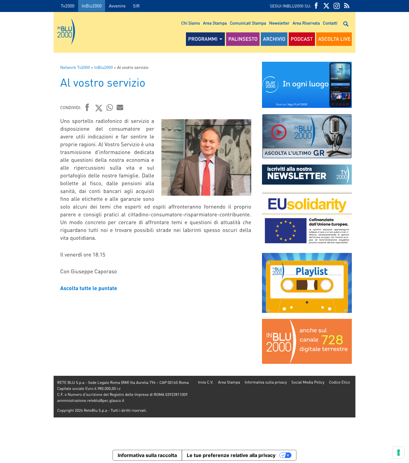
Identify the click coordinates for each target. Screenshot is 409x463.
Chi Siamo (190, 23)
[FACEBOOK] (316, 6)
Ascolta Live (334, 39)
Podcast (302, 39)
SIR (136, 6)
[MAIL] (120, 107)
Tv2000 (68, 6)
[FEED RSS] (347, 6)
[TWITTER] (326, 6)
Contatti (330, 23)
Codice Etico (339, 382)
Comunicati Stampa (248, 23)
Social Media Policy (307, 382)
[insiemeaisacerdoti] (27, 235)
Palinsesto (242, 39)
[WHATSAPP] (110, 107)
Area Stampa (215, 23)
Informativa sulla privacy (266, 382)
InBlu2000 (92, 6)
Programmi (202, 39)
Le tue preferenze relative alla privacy (231, 455)
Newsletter (279, 23)
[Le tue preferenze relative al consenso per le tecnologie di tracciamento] (398, 452)
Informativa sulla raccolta (147, 455)
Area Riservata (306, 23)
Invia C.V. (205, 382)
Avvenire (117, 6)
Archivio (274, 39)
